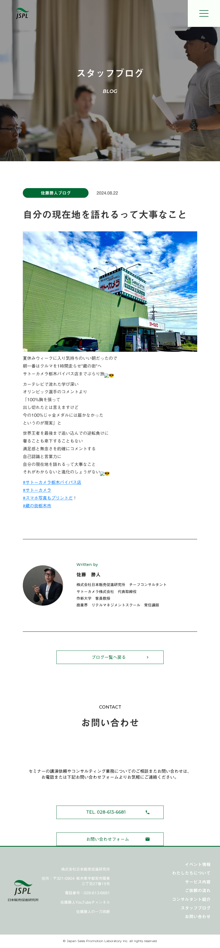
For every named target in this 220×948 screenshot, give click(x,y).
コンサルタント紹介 (191, 899)
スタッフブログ (196, 908)
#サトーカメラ (37, 490)
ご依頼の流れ (198, 890)
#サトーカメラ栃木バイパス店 (52, 482)
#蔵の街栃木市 (37, 505)
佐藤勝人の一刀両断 (93, 912)
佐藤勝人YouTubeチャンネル (85, 902)
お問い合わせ (198, 916)
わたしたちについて (191, 873)
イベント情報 (198, 864)
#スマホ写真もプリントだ (48, 498)
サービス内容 (198, 882)
